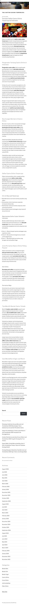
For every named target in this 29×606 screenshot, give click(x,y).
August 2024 (5, 533)
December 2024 (6, 521)
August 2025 (5, 504)
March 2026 (5, 483)
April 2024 (4, 544)
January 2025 (5, 518)
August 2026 (5, 469)
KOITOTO (6, 4)
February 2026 (5, 486)
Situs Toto (4, 591)
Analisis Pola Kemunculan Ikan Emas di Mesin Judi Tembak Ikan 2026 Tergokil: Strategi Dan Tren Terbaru (14, 438)
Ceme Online (5, 580)
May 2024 (4, 542)
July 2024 (4, 536)
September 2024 (6, 530)
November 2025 (6, 495)
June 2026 (4, 475)
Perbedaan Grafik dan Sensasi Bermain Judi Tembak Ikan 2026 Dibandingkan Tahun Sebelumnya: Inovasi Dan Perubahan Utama (13, 426)
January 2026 (5, 489)
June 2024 (4, 539)
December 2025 (6, 492)
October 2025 (5, 498)
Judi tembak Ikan (6, 583)
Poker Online (5, 586)
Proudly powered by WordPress (9, 602)
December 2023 (6, 556)
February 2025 (5, 515)
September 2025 (6, 501)
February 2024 (5, 550)
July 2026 (4, 472)
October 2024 (5, 527)
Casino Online (5, 577)
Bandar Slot (5, 571)
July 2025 (4, 507)
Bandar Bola (5, 568)
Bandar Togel (5, 574)
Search (4, 410)
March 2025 (5, 512)
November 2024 (6, 524)
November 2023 (6, 559)
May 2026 (4, 478)
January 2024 (5, 553)
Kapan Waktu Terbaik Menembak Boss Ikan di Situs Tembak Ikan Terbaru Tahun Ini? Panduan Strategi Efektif (13, 445)
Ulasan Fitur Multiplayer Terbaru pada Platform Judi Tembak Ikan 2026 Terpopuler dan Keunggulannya (13, 432)
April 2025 (4, 509)
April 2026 (4, 480)
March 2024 (5, 547)
